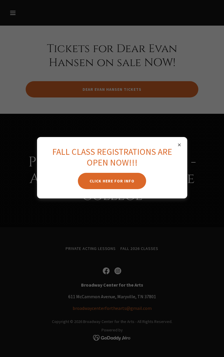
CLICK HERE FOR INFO (112, 181)
